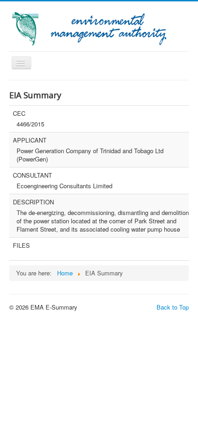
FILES (21, 245)
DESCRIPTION (33, 202)
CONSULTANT (32, 175)
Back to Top (173, 307)
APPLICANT (30, 140)
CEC (19, 113)
